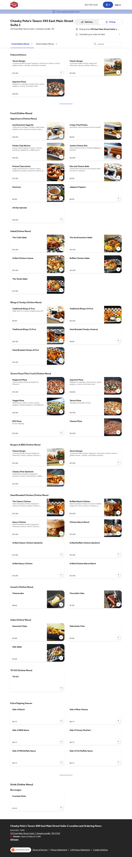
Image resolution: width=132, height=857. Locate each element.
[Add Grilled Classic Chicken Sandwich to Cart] (61, 554)
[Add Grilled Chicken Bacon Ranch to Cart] (118, 575)
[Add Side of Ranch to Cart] (61, 721)
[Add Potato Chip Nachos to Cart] (61, 157)
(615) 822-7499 (17, 830)
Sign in (118, 5)
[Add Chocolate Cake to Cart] (118, 604)
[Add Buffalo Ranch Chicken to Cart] (118, 513)
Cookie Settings (100, 850)
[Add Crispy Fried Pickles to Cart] (118, 136)
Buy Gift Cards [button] (91, 4)
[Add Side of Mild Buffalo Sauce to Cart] (61, 762)
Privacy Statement (59, 850)
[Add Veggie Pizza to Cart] (61, 412)
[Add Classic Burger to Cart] (118, 72)
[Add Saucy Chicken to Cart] (61, 533)
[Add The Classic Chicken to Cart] (61, 513)
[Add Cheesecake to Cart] (61, 604)
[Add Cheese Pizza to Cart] (118, 432)
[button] (22, 44)
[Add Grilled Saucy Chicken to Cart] (61, 575)
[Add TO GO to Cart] (61, 688)
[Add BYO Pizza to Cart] (61, 432)
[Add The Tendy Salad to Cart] (61, 290)
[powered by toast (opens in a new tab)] (20, 849)
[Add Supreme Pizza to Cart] (61, 93)
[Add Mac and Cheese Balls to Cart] (118, 177)
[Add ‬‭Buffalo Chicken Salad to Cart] (118, 269)
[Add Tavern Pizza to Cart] (118, 412)
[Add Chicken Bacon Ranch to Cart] (118, 533)
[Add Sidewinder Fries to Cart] (118, 637)
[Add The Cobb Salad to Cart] (61, 249)
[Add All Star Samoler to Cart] (61, 219)
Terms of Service (40, 850)
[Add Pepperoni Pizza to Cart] (61, 391)
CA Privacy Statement (80, 850)
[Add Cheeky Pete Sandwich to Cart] (61, 483)
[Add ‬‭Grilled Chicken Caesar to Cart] (61, 269)
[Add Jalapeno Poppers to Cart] (118, 198)
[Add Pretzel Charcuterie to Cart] (61, 177)
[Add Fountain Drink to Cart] (61, 807)
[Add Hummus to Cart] (61, 198)
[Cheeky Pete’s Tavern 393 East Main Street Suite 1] (14, 5)
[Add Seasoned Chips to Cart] (61, 637)
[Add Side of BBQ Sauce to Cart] (61, 741)
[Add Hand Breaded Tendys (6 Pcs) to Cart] (61, 361)
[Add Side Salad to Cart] (61, 658)
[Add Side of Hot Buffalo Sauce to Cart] (118, 762)
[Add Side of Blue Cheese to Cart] (118, 721)
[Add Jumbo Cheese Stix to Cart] (118, 157)
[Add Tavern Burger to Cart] (61, 72)
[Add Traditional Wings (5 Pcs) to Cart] (61, 320)
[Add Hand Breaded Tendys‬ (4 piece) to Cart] (118, 340)
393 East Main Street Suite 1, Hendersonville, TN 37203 (35, 833)
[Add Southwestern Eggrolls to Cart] (61, 136)
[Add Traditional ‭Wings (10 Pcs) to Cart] (118, 320)
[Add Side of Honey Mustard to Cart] (118, 741)
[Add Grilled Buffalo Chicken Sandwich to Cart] (118, 554)
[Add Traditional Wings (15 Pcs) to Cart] (61, 340)
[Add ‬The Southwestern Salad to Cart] (118, 249)
